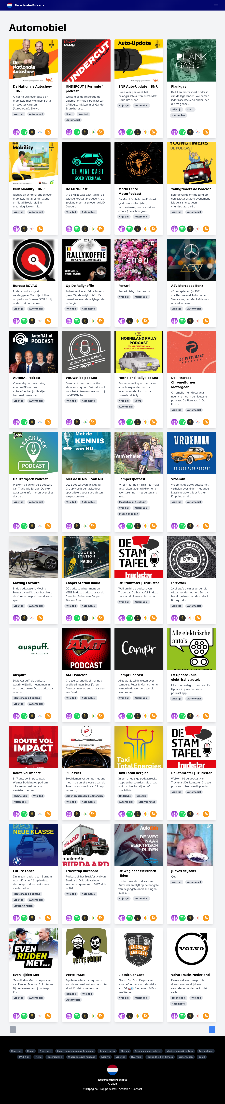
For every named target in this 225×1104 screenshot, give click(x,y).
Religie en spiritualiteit (148, 1051)
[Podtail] (32, 132)
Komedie (16, 1051)
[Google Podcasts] (40, 132)
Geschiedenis (54, 1056)
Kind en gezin (107, 1051)
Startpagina (90, 1089)
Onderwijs (45, 1051)
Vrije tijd (120, 1056)
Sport (202, 1056)
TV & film (24, 1056)
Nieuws (105, 1056)
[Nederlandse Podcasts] (112, 1070)
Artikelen (124, 1089)
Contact (137, 1089)
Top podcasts (108, 1089)
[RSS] (48, 132)
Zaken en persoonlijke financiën (75, 1051)
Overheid (136, 1056)
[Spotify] (24, 132)
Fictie (38, 1056)
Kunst (30, 1051)
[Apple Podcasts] (16, 132)
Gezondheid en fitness (160, 1056)
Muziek (125, 1051)
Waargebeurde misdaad (81, 1056)
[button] (216, 5)
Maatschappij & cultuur (180, 1051)
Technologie (206, 1051)
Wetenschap (186, 1056)
